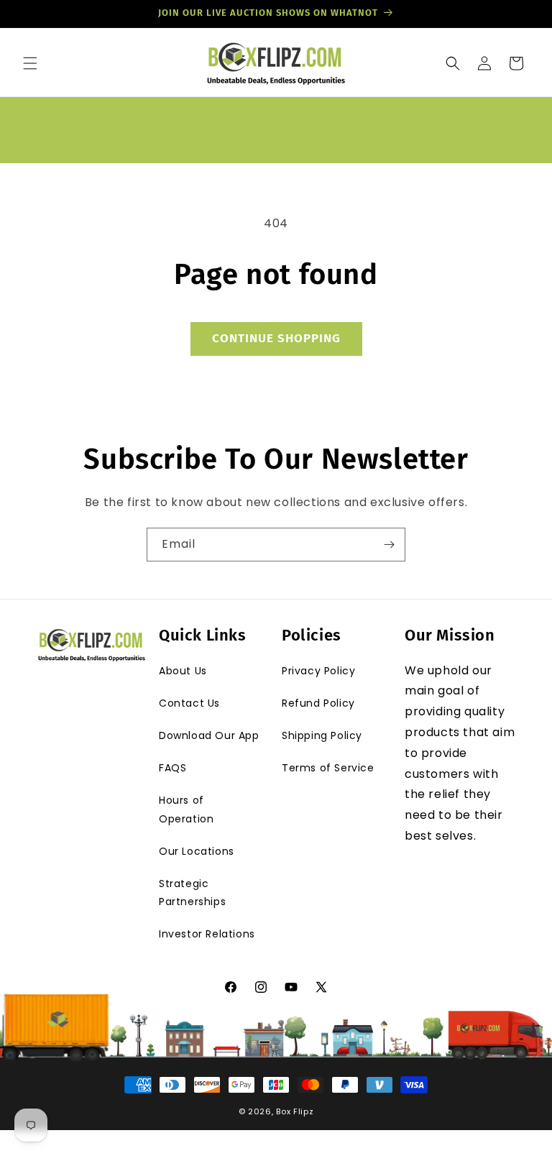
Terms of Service (328, 768)
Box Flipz (294, 1111)
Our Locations (196, 851)
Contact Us (189, 703)
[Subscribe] (389, 544)
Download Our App (209, 735)
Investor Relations (207, 934)
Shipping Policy (322, 735)
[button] (30, 63)
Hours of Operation (186, 809)
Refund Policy (318, 703)
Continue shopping (276, 338)
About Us (183, 671)
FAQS (172, 768)
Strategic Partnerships (192, 892)
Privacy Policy (318, 671)
